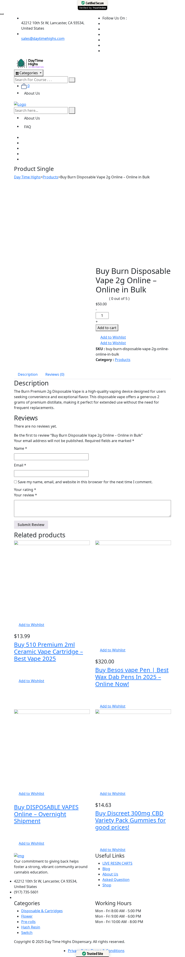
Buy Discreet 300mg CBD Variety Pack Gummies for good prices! (130, 820)
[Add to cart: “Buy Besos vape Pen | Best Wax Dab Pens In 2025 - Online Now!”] (96, 644)
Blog (106, 868)
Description (28, 374)
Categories (28, 72)
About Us (32, 93)
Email (20, 465)
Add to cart (106, 327)
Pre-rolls (28, 921)
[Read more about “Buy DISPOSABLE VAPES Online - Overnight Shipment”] (15, 788)
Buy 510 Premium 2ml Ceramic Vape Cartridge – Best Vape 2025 (48, 652)
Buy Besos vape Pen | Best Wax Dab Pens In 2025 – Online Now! (132, 677)
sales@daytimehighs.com (43, 38)
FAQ (27, 126)
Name (20, 448)
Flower (27, 916)
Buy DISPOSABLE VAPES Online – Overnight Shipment (46, 814)
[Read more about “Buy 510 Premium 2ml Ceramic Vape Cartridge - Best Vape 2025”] (15, 619)
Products (122, 359)
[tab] (28, 374)
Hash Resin (30, 927)
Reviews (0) (54, 374)
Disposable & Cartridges (42, 910)
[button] (111, 337)
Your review (25, 495)
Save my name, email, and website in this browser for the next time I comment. (85, 481)
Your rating (25, 489)
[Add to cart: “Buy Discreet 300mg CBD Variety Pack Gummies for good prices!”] (96, 788)
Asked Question (116, 879)
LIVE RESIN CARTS (117, 863)
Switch (26, 932)
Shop (106, 885)
